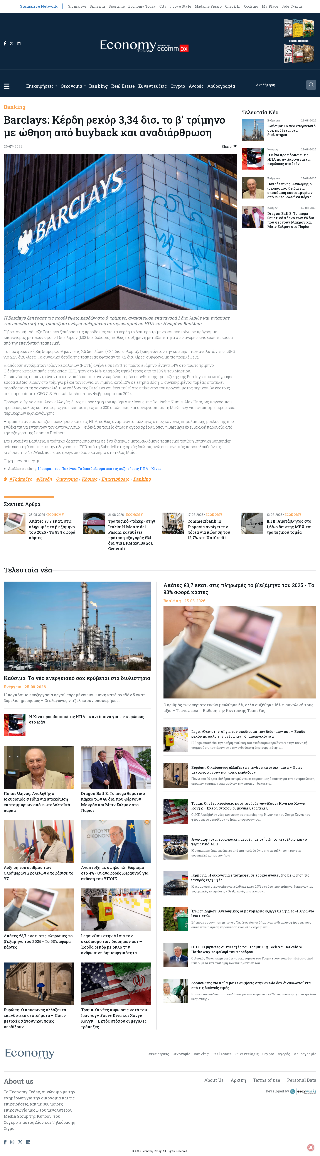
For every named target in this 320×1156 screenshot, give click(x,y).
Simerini (97, 6)
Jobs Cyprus (292, 6)
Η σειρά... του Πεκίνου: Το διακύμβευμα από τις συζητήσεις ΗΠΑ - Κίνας (100, 468)
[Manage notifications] (310, 1147)
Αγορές (196, 86)
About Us (214, 1080)
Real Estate (123, 86)
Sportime (117, 6)
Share (227, 146)
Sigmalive (77, 6)
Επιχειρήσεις (40, 86)
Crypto (177, 86)
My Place (270, 6)
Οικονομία (71, 86)
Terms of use (266, 1080)
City (163, 6)
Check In (233, 6)
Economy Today (142, 6)
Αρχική (238, 1080)
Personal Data (301, 1080)
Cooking (251, 6)
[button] (6, 86)
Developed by (278, 1091)
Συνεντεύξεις (152, 86)
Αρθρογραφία (221, 86)
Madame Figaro (208, 6)
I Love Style (180, 6)
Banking (98, 86)
